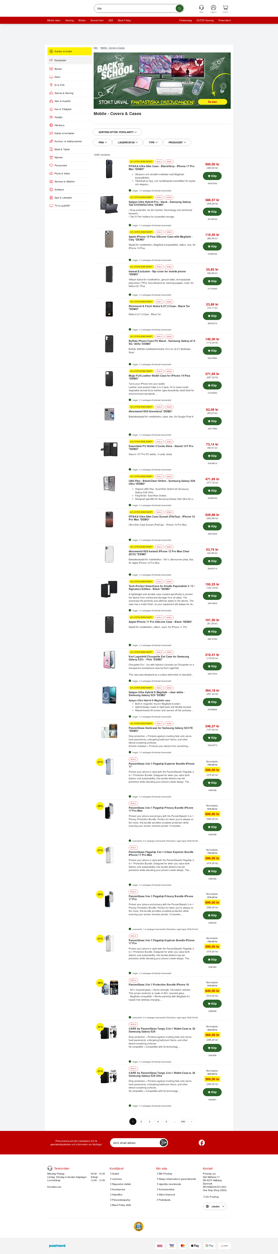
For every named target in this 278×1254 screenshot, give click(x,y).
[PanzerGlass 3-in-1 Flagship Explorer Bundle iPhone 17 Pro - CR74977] (110, 943)
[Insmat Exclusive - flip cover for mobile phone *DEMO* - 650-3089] (110, 274)
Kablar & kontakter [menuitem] (64, 133)
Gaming (69, 20)
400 (183, 1121)
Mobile (82, 20)
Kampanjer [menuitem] (60, 60)
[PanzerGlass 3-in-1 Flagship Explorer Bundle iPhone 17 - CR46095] (110, 766)
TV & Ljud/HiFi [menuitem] (62, 205)
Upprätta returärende (170, 1184)
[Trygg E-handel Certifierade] (139, 1226)
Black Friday (124, 20)
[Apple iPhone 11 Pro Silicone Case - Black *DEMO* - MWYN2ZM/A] (110, 624)
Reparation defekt (121, 1184)
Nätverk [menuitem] (59, 157)
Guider (115, 1173)
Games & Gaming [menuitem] (64, 93)
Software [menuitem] (59, 189)
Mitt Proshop (165, 1173)
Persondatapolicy (121, 1199)
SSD (110, 20)
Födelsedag (185, 20)
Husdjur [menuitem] (59, 117)
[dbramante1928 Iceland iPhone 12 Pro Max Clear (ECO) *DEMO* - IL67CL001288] (110, 554)
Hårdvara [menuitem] (59, 125)
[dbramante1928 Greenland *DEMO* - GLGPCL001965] (110, 414)
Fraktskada (164, 1199)
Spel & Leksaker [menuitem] (63, 197)
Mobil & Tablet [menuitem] (62, 149)
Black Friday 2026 (121, 1205)
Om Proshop (212, 1196)
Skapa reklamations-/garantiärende (177, 1178)
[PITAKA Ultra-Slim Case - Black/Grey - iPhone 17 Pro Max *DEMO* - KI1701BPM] (110, 169)
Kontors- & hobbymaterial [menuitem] (68, 141)
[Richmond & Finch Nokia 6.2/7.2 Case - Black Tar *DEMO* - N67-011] (110, 309)
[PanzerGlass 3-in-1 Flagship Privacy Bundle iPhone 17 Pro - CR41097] (110, 899)
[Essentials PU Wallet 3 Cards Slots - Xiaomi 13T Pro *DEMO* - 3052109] (110, 449)
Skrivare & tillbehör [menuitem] (65, 181)
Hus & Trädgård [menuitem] (63, 109)
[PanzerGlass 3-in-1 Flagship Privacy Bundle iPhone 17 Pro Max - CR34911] (110, 810)
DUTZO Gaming (205, 20)
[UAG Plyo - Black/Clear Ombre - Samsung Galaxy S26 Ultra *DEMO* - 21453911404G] (110, 483)
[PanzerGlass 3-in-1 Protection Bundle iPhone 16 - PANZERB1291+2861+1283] (110, 987)
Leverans (117, 1178)
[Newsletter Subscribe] (163, 1142)
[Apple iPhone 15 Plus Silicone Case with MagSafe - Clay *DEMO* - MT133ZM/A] (110, 239)
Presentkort (224, 20)
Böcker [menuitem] (58, 68)
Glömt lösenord (167, 1194)
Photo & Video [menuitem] (62, 173)
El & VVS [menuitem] (60, 85)
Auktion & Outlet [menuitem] (63, 51)
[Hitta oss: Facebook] (202, 1142)
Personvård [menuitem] (61, 165)
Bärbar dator (54, 20)
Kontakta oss (54, 1186)
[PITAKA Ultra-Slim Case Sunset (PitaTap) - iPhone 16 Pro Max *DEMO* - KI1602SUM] (110, 519)
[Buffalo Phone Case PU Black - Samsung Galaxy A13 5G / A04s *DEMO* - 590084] (110, 343)
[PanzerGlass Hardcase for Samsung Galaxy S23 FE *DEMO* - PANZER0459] (110, 731)
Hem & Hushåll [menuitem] (62, 101)
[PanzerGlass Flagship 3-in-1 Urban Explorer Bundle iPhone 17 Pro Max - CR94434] (110, 855)
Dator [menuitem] (57, 77)
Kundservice (118, 1189)
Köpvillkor (117, 1194)
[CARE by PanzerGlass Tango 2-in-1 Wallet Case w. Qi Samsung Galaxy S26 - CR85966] (110, 1031)
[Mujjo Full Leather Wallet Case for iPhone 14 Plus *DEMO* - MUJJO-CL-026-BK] (110, 378)
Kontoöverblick (166, 1189)
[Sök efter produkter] (179, 8)
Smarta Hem (97, 20)
